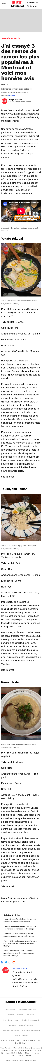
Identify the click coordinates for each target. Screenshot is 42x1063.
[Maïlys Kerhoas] (5, 970)
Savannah (36, 1053)
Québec (24, 1040)
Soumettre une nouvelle (11, 1020)
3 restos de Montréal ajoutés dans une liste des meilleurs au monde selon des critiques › (20, 928)
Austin (20, 1055)
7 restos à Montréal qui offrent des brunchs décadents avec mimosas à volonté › (20, 920)
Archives (20, 1015)
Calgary (5, 1050)
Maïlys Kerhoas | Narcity (10, 304)
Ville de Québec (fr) (27, 1050)
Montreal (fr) (18, 1048)
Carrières (11, 1015)
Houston (29, 1055)
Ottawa (27, 1048)
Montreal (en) (10, 1053)
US (18, 1040)
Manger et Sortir (11, 38)
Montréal (17, 6)
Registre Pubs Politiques (10, 1030)
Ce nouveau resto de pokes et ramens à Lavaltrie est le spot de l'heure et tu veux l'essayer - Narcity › (19, 953)
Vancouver (36, 1048)
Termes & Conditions (21, 1035)
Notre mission (11, 1009)
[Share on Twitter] (6, 962)
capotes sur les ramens (13, 139)
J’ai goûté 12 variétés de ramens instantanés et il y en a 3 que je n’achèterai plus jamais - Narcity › (20, 943)
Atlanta (13, 1055)
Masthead (12, 1025)
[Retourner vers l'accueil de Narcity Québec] (17, 2)
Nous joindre (30, 1015)
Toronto (8, 1048)
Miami (27, 1053)
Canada (11, 1040)
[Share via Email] (10, 962)
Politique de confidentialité (31, 1030)
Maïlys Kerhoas (15, 100)
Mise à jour (11, 95)
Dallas (20, 1053)
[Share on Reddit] (13, 962)
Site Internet (7, 476)
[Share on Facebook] (2, 962)
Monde (32, 1040)
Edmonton (14, 1050)
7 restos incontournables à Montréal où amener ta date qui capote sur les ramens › (19, 935)
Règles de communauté (30, 1020)
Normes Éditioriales (26, 1025)
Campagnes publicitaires (27, 1009)
